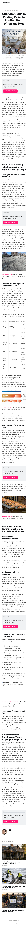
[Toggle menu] (25, 2)
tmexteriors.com (7, 516)
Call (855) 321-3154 (10, 91)
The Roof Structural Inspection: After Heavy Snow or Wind (14, 886)
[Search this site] (22, 2)
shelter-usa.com (7, 274)
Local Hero (6, 2)
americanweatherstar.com (10, 702)
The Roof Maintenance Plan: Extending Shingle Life (11, 862)
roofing (21, 10)
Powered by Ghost (14, 923)
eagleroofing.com (7, 407)
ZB (10, 830)
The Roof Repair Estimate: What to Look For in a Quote (13, 910)
